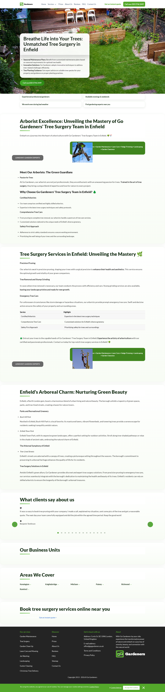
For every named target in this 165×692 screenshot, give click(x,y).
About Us (68, 4)
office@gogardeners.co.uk (94, 646)
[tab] (58, 532)
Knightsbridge (51, 584)
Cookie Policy (94, 687)
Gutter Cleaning (26, 666)
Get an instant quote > (47, 618)
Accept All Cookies (131, 688)
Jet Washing (24, 656)
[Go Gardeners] (26, 4)
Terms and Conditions (92, 651)
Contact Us (91, 4)
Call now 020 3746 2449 (29, 618)
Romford (23, 589)
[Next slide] (150, 524)
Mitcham (74, 584)
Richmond (125, 584)
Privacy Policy (89, 655)
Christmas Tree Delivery (29, 671)
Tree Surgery (25, 641)
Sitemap (55, 661)
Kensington (24, 584)
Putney (99, 584)
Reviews (77, 4)
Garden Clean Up (26, 646)
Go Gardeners (92, 677)
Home (43, 4)
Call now (134, 4)
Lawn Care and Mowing (29, 651)
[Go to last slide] (14, 524)
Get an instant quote (113, 4)
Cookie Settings (116, 688)
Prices (60, 4)
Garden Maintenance (28, 636)
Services (51, 4)
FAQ (84, 4)
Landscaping (25, 661)
